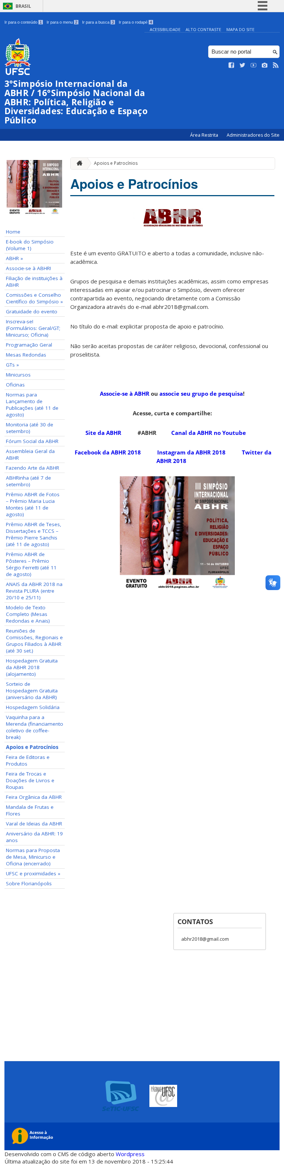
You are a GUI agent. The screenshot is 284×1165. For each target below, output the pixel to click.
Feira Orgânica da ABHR (34, 797)
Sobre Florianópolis (29, 883)
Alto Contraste (203, 29)
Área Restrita (204, 135)
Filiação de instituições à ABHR (34, 281)
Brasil (23, 6)
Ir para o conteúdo (23, 22)
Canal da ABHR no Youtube (209, 432)
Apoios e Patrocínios (32, 747)
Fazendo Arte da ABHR (32, 467)
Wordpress (130, 1154)
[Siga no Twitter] (243, 65)
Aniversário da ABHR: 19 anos (34, 837)
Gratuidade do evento (31, 311)
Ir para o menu (62, 22)
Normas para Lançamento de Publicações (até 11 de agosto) (32, 404)
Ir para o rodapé (135, 22)
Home (13, 231)
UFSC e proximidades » (33, 873)
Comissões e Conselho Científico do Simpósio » (34, 298)
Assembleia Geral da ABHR (30, 454)
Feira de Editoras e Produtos (28, 760)
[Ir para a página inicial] (78, 163)
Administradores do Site (253, 135)
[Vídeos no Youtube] (254, 65)
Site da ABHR (103, 432)
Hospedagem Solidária (33, 707)
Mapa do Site (240, 29)
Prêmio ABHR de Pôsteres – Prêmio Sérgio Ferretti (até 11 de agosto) (31, 564)
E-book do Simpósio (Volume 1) (30, 245)
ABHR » (14, 258)
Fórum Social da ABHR (32, 441)
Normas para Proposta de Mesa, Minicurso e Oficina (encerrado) (33, 857)
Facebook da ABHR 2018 (108, 452)
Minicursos (18, 374)
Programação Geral (29, 344)
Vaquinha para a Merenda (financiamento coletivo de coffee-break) (34, 727)
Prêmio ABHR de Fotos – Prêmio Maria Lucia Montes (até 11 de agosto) (33, 504)
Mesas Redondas (26, 354)
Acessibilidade (165, 29)
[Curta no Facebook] (231, 65)
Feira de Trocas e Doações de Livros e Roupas (30, 780)
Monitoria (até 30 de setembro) (29, 428)
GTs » (12, 364)
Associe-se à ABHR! (28, 268)
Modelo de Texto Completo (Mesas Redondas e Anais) (28, 614)
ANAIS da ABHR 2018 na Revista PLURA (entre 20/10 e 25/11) (34, 591)
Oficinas (15, 384)
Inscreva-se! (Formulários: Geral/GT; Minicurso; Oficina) (33, 328)
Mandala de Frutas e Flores (30, 810)
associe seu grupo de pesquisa (201, 393)
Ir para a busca (98, 22)
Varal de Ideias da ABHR (34, 823)
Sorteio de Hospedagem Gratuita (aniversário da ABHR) (32, 691)
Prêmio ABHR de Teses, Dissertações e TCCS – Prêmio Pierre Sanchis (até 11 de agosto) (33, 534)
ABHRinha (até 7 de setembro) (28, 481)
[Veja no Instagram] (265, 65)
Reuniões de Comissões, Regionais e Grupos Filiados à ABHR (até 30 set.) (34, 640)
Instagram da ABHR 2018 (191, 452)
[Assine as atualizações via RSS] (276, 65)
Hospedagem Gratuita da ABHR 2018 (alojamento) (32, 667)
